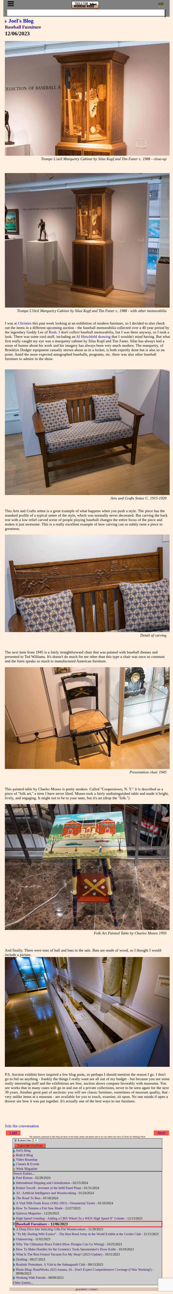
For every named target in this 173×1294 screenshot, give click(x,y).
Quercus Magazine (28, 1213)
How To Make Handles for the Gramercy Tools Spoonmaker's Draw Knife (66, 1249)
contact (93, 1289)
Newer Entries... (24, 1173)
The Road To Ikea (28, 1198)
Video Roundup (26, 1159)
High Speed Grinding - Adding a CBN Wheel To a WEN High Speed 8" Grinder (70, 1218)
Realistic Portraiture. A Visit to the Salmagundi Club (50, 1264)
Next (161, 1133)
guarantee (81, 1289)
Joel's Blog (21, 21)
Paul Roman (24, 1178)
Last (13, 1133)
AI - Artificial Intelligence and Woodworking (46, 1193)
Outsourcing (24, 1239)
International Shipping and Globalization (43, 1183)
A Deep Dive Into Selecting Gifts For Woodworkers (50, 1229)
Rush (53, 332)
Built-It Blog (24, 1155)
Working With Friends (31, 1277)
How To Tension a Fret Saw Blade (39, 1208)
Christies (24, 323)
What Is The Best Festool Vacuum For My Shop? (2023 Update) (59, 1254)
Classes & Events (27, 1164)
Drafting (21, 1259)
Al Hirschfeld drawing (93, 336)
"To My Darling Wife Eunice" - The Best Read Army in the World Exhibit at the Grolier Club (78, 1234)
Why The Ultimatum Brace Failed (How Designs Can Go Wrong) (60, 1244)
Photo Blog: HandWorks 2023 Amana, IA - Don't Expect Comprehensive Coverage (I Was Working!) (84, 1269)
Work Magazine (26, 1168)
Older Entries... (23, 1282)
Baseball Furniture (23, 27)
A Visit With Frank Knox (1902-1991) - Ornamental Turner (55, 1203)
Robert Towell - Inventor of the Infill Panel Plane (48, 1188)
